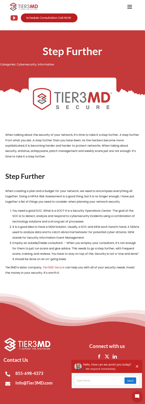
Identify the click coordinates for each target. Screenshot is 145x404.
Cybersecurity (26, 64)
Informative (46, 64)
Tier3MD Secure (54, 267)
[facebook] (99, 356)
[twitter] (107, 356)
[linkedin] (115, 356)
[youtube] (14, 18)
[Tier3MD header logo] (24, 4)
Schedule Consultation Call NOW (48, 18)
